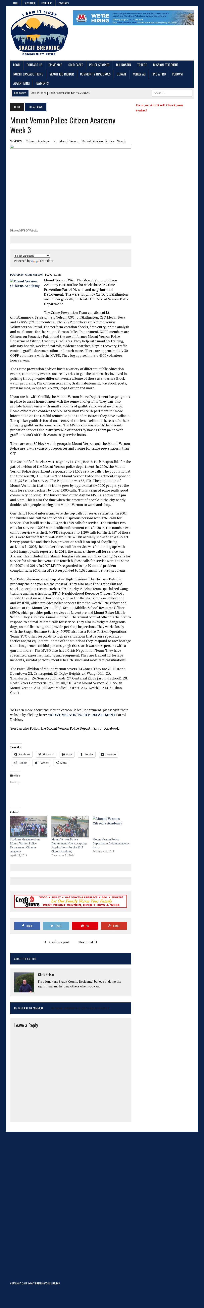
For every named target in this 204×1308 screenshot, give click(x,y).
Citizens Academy (38, 141)
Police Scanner (99, 65)
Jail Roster (123, 65)
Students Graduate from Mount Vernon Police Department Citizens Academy (25, 845)
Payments (64, 3)
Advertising (21, 83)
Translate (46, 260)
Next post (85, 942)
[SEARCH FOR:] (172, 92)
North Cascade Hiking (28, 74)
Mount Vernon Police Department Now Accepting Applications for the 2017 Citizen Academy (69, 845)
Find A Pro (46, 3)
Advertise (30, 3)
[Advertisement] (39, 1209)
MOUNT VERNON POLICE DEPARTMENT (81, 714)
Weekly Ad (139, 74)
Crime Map (55, 65)
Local (17, 65)
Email (16, 3)
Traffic (142, 65)
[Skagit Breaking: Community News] (39, 33)
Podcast (177, 74)
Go (54, 141)
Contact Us (34, 65)
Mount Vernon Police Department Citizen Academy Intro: (111, 843)
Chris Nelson (34, 274)
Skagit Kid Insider (61, 74)
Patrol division (92, 141)
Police (110, 141)
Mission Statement (165, 65)
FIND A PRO (159, 74)
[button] (70, 186)
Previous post (59, 942)
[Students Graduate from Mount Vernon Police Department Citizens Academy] (28, 827)
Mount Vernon (69, 141)
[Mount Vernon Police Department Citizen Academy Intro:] (111, 827)
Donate (121, 74)
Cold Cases (75, 65)
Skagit (121, 141)
